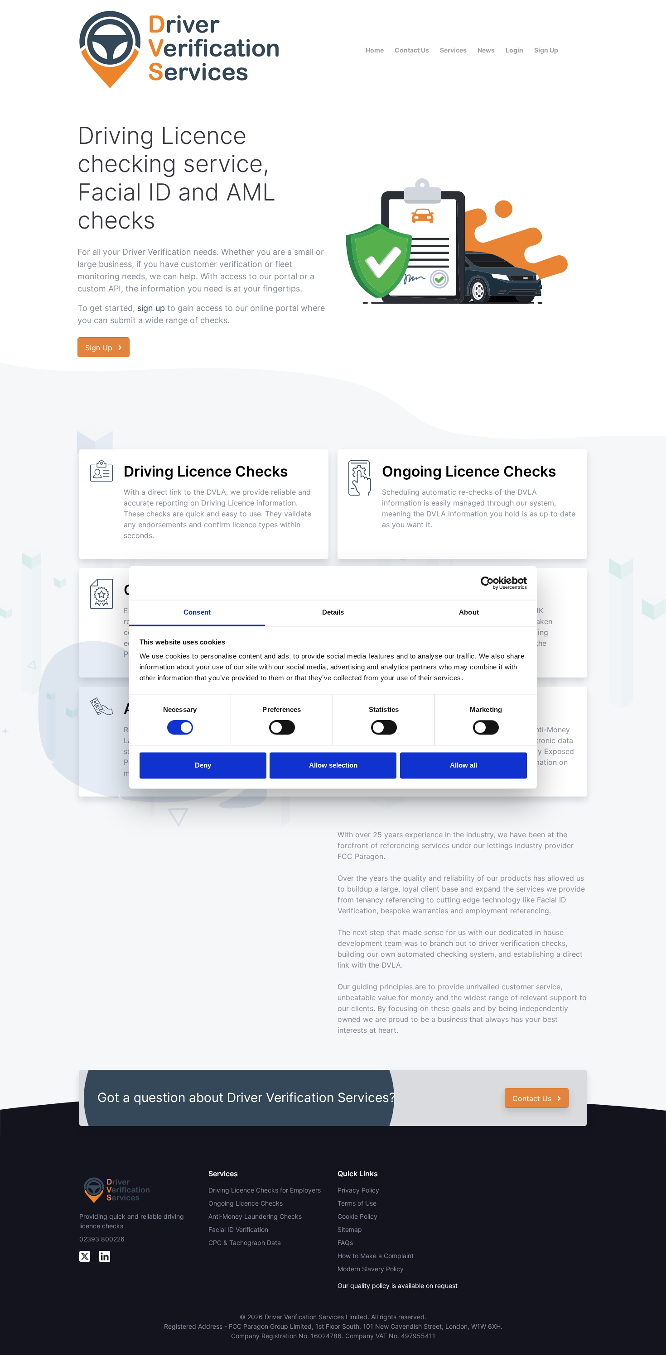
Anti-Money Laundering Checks (255, 1216)
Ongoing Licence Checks (245, 1203)
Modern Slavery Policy (371, 1269)
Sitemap (350, 1229)
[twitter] (84, 1256)
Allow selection (333, 765)
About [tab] (469, 612)
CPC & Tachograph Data (244, 1242)
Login (514, 50)
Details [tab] (333, 612)
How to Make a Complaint (376, 1256)
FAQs (345, 1242)
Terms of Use (357, 1203)
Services (453, 50)
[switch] (282, 727)
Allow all (463, 765)
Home (375, 50)
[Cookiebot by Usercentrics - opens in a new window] (487, 583)
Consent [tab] (197, 612)
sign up (151, 308)
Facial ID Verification (238, 1229)
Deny (203, 765)
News (486, 50)
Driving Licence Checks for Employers (264, 1190)
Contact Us (412, 50)
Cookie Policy (357, 1216)
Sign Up (546, 50)
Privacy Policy (358, 1190)
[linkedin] (104, 1256)
